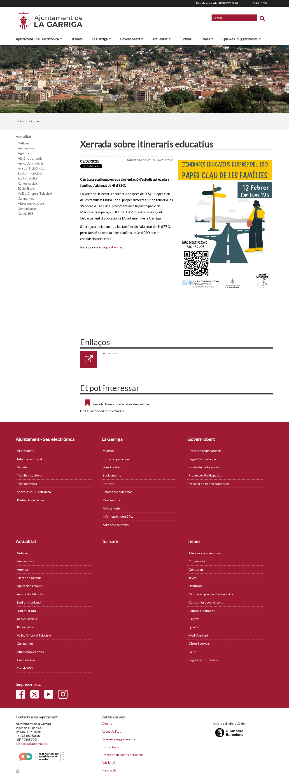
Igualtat (194, 627)
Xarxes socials (28, 183)
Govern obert (130, 39)
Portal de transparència (205, 451)
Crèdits (107, 723)
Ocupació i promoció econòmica (211, 594)
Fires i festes (112, 467)
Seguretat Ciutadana (203, 660)
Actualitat (160, 39)
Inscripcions (108, 353)
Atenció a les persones (205, 553)
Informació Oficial (29, 459)
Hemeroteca (26, 148)
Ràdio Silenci (26, 188)
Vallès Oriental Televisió (35, 193)
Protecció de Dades (31, 500)
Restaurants (111, 500)
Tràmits (77, 39)
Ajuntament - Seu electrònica (37, 39)
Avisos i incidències (31, 168)
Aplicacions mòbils (31, 163)
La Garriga (100, 39)
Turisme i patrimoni (116, 459)
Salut (192, 652)
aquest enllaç (113, 247)
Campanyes (26, 198)
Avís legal (108, 762)
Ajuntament (25, 451)
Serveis (22, 467)
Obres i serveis (199, 643)
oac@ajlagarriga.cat (34, 743)
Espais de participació (204, 467)
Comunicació (27, 208)
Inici (18, 121)
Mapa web (109, 770)
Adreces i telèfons (116, 525)
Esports (194, 619)
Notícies (24, 143)
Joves (193, 578)
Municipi (108, 451)
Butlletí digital (27, 178)
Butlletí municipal (30, 173)
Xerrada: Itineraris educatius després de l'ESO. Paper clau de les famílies (114, 407)
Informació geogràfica (118, 516)
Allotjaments (112, 508)
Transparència (27, 484)
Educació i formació (202, 611)
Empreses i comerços (118, 492)
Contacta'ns (110, 747)
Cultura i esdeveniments (206, 602)
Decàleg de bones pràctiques (209, 484)
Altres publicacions (31, 203)
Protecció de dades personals (122, 755)
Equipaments (112, 475)
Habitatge (196, 586)
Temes (205, 39)
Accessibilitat (111, 731)
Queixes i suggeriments (240, 39)
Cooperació (197, 561)
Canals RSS (26, 213)
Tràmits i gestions (29, 475)
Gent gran (196, 569)
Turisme (186, 39)
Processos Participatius (205, 475)
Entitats (108, 484)
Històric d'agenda (30, 158)
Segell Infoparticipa (202, 459)
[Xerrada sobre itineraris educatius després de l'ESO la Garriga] (225, 223)
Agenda (23, 153)
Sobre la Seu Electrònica (34, 492)
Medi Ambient (198, 635)
